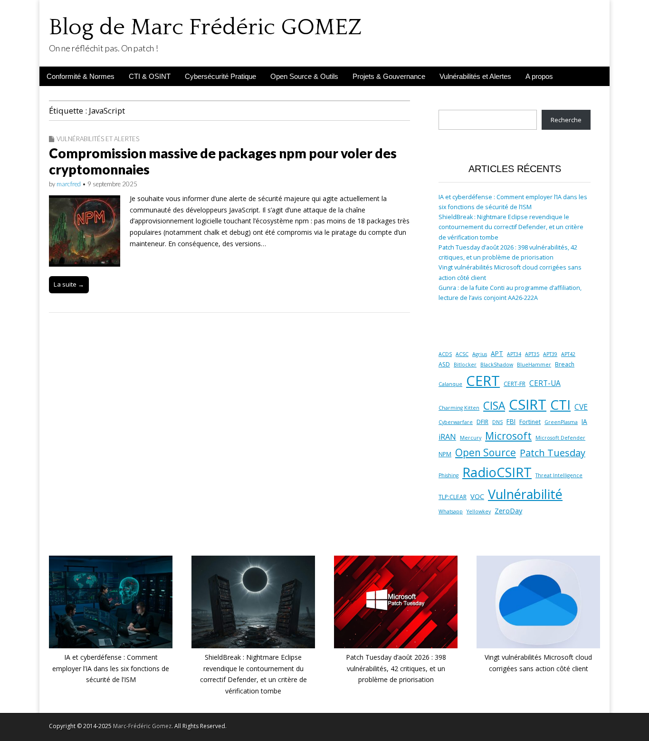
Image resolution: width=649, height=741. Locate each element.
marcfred (69, 184)
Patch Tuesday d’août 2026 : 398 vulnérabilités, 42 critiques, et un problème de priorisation (396, 668)
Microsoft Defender (560, 437)
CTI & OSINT (150, 76)
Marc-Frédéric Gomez (142, 726)
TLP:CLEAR (453, 497)
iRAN (447, 437)
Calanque (450, 384)
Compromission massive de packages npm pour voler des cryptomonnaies (223, 161)
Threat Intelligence (558, 475)
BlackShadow (496, 364)
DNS (497, 422)
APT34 (514, 354)
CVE (581, 407)
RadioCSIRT (497, 472)
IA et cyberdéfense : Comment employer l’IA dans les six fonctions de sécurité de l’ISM (110, 668)
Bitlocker (465, 364)
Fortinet (530, 422)
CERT (483, 380)
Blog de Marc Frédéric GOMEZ (205, 27)
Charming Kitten (459, 407)
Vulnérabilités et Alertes (475, 76)
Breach (564, 364)
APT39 (550, 354)
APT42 (568, 354)
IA (584, 421)
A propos (539, 76)
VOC (477, 496)
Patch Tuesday (552, 452)
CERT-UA (545, 383)
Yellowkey (479, 511)
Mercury (470, 437)
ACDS (445, 354)
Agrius (479, 354)
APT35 (532, 354)
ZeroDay (508, 510)
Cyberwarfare (456, 422)
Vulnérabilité (525, 494)
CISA (494, 405)
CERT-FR (514, 384)
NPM (445, 454)
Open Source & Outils (304, 76)
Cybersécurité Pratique (220, 76)
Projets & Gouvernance (389, 76)
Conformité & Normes (81, 76)
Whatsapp (451, 511)
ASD (444, 364)
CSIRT (527, 404)
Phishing (448, 475)
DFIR (482, 422)
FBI (510, 421)
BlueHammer (534, 364)
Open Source (485, 452)
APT (497, 353)
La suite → (69, 284)
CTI (560, 404)
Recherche (566, 120)
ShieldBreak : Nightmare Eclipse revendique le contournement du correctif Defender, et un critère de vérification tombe (511, 227)
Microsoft (508, 436)
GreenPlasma (561, 422)
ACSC (462, 354)
